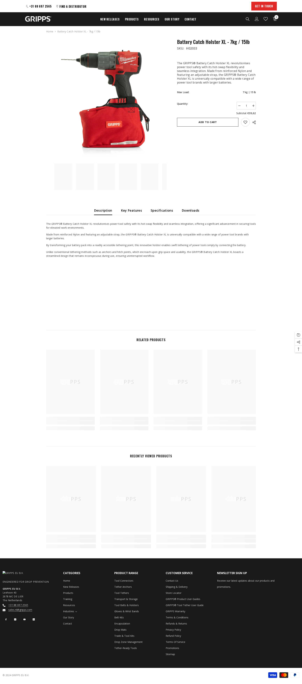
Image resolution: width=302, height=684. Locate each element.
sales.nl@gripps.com (20, 609)
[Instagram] (15, 619)
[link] (70, 423)
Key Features (131, 210)
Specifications (162, 210)
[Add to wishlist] (245, 122)
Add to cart (208, 122)
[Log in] (257, 19)
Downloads (190, 210)
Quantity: (182, 103)
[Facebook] (6, 619)
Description (103, 210)
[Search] (247, 18)
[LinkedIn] (33, 619)
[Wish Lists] (266, 19)
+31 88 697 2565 (18, 605)
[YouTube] (24, 619)
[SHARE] (253, 122)
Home (49, 31)
